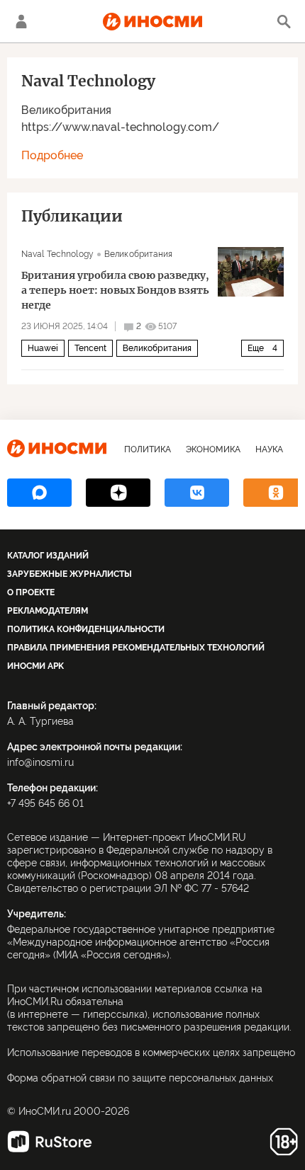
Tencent (90, 348)
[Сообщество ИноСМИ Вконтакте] (197, 492)
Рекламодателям (47, 611)
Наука (269, 449)
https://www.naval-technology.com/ (120, 127)
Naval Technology (57, 254)
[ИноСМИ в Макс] (39, 492)
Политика (147, 449)
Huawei (43, 348)
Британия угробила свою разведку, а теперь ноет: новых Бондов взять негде (115, 290)
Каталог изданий (48, 556)
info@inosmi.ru (40, 762)
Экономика (213, 449)
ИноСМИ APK (35, 666)
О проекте (31, 592)
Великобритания (66, 110)
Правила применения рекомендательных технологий (136, 648)
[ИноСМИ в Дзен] (118, 492)
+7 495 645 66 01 (45, 803)
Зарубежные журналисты (69, 574)
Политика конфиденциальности (86, 629)
